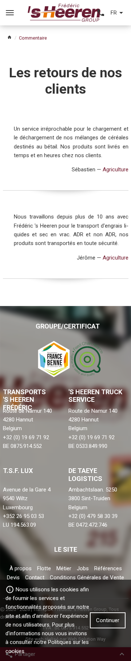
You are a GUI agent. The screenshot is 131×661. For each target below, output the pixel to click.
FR (114, 12)
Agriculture (115, 169)
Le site (65, 549)
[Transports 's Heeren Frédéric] (64, 12)
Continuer (107, 620)
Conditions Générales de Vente (87, 577)
